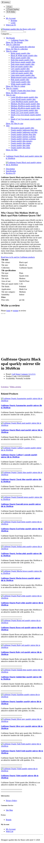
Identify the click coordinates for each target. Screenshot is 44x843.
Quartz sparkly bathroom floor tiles (24, 130)
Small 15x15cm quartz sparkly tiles (24, 110)
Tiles (8, 126)
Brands (8, 820)
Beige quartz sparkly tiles (20, 53)
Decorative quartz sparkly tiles (22, 128)
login (8, 311)
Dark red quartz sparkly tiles (22, 66)
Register (14, 20)
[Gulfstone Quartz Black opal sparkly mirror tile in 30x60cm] (24, 165)
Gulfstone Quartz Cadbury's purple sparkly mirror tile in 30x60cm (19, 456)
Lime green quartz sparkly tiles (22, 75)
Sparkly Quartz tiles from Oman (23, 91)
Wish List (9, 831)
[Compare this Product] (4, 313)
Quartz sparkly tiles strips (20, 148)
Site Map (9, 810)
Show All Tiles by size (14, 123)
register (15, 311)
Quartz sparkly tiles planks (21, 143)
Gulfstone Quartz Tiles (19, 40)
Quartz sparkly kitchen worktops (23, 139)
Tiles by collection (13, 44)
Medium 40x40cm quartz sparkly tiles (25, 108)
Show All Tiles (11, 150)
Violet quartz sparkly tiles (20, 82)
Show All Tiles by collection (17, 49)
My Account (11, 829)
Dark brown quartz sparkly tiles (23, 62)
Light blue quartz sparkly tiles (22, 71)
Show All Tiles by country (16, 93)
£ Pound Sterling (13, 9)
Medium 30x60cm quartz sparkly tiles (25, 106)
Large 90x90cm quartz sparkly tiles (24, 102)
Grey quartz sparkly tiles (20, 69)
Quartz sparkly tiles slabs (20, 145)
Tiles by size (10, 95)
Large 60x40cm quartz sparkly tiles (24, 97)
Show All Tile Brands (14, 42)
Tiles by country (12, 88)
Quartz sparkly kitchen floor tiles (23, 134)
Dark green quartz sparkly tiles (22, 64)
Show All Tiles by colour (15, 86)
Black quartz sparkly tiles (20, 58)
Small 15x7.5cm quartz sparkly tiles (24, 112)
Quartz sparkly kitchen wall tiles (23, 137)
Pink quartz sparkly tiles (20, 80)
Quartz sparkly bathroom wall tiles (24, 132)
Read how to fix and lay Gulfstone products (18, 257)
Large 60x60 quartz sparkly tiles (23, 99)
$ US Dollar (11, 12)
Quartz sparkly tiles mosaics (21, 141)
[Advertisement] (22, 335)
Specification (11, 171)
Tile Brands (10, 38)
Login (13, 23)
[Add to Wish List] (2, 313)
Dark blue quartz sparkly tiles (22, 60)
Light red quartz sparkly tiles (22, 73)
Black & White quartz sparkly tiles (24, 55)
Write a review (15, 387)
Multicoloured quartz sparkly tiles (24, 77)
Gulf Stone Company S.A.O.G (24, 374)
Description (10, 169)
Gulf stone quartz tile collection (23, 47)
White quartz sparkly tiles (20, 84)
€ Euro (9, 7)
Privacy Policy (11, 801)
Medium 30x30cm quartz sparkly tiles (25, 104)
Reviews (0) (10, 173)
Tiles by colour (11, 51)
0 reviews (4, 387)
